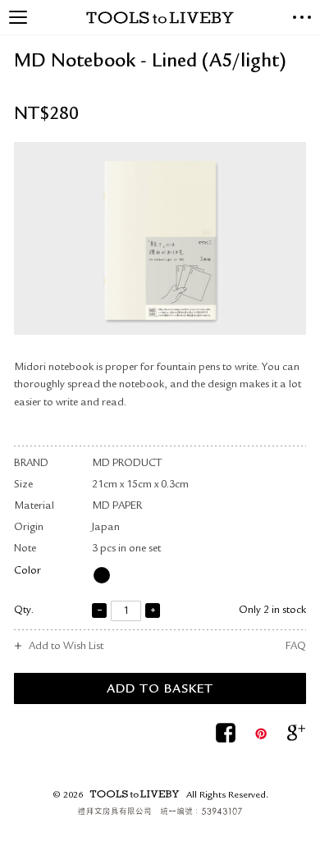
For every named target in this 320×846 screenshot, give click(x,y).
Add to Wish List (66, 647)
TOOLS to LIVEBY (160, 17)
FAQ (296, 647)
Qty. (24, 611)
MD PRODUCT (127, 464)
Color (27, 571)
